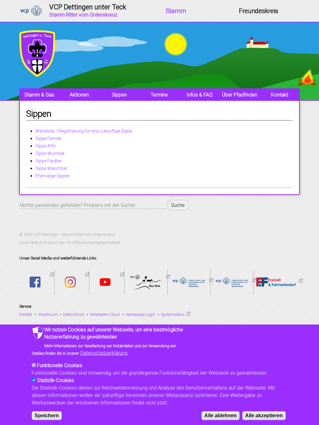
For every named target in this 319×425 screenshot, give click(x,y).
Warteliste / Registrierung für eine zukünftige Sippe (84, 131)
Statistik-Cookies (55, 380)
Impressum (48, 314)
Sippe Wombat (50, 153)
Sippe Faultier (49, 161)
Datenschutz (74, 314)
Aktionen (79, 94)
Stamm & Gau (39, 94)
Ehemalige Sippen (53, 176)
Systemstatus (173, 314)
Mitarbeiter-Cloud (105, 314)
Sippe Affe (45, 146)
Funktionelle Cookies (59, 365)
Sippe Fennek (48, 138)
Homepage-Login (140, 314)
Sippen (119, 94)
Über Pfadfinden (239, 94)
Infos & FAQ (199, 94)
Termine (159, 94)
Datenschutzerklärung (103, 353)
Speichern (47, 415)
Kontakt (279, 94)
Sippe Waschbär (52, 168)
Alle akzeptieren (264, 415)
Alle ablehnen (220, 415)
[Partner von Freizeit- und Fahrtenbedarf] (300, 281)
